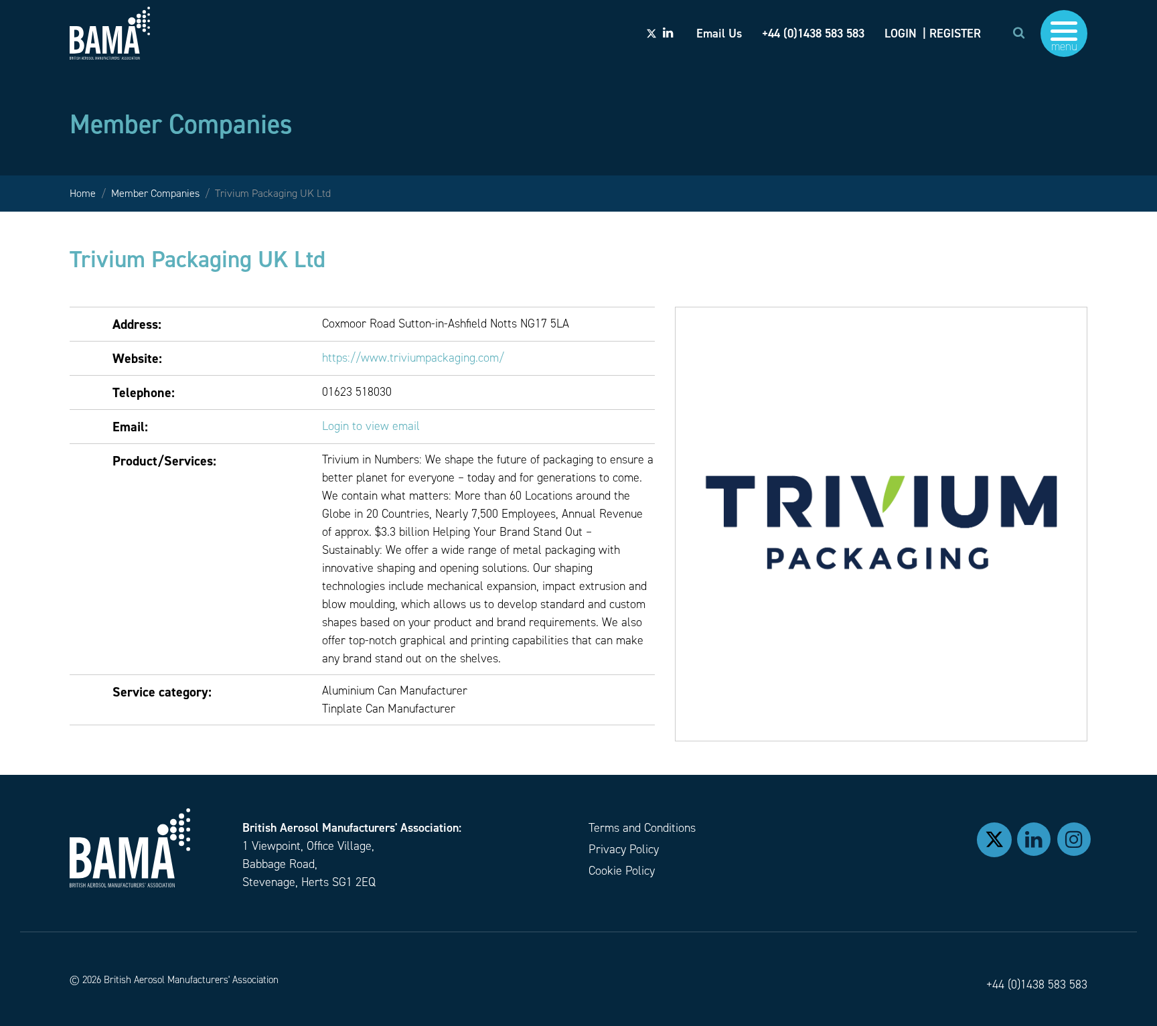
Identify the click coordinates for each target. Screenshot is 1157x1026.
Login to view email (371, 426)
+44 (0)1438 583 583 (1036, 984)
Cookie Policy (622, 871)
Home (83, 193)
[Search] (1018, 33)
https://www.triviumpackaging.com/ (413, 358)
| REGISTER (952, 33)
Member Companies (155, 193)
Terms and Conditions (642, 828)
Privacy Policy (624, 849)
